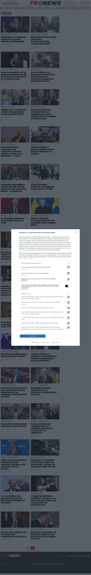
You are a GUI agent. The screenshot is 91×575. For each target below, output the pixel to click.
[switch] (67, 267)
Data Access (45, 342)
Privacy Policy (55, 342)
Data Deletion (35, 342)
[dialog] (45, 287)
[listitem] (45, 263)
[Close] (76, 232)
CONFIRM (32, 336)
